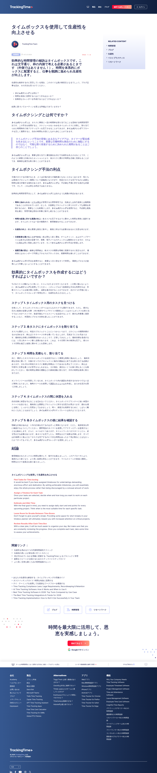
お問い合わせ (15, 689)
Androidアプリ (87, 693)
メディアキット (15, 699)
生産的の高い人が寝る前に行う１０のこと (31, 553)
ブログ (106, 7)
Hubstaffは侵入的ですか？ (63, 704)
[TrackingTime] (21, 7)
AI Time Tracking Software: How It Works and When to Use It (39, 589)
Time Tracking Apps (34, 706)
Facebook (15, 772)
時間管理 (16, 54)
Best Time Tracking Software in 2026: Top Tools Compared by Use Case (45, 592)
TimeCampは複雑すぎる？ (63, 701)
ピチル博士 (36, 202)
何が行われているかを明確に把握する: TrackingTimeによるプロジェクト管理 (46, 556)
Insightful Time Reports (115, 705)
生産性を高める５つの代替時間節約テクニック (33, 550)
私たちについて (15, 693)
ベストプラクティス (116, 58)
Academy (13, 679)
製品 (93, 7)
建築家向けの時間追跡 (114, 714)
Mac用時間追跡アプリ (90, 683)
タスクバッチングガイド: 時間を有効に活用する (33, 580)
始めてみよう (77, 643)
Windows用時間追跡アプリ (91, 686)
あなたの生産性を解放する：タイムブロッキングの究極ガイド (39, 577)
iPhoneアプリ (86, 689)
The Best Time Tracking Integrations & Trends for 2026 (37, 595)
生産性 (111, 54)
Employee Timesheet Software (117, 685)
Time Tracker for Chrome (91, 696)
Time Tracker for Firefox (91, 699)
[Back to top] (146, 664)
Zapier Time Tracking (35, 699)
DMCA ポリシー (15, 703)
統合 (99, 7)
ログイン (141, 7)
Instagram (25, 772)
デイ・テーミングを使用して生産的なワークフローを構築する (39, 583)
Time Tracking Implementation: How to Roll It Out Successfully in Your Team (46, 598)
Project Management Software (117, 689)
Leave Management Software (117, 698)
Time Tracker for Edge (90, 706)
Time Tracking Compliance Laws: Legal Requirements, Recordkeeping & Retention (48, 586)
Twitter (30, 772)
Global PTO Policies (34, 716)
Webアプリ (86, 679)
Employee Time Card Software (117, 702)
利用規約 (28, 756)
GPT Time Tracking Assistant (37, 703)
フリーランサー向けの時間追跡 (117, 730)
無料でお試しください (122, 7)
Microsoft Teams (33, 693)
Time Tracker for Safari (90, 703)
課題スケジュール (57, 383)
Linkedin (11, 772)
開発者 (12, 686)
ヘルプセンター (15, 683)
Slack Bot (30, 689)
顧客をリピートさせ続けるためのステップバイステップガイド (40, 559)
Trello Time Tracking (34, 696)
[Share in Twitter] (87, 54)
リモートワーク (114, 62)
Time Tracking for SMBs (36, 713)
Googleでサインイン (80, 650)
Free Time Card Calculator (36, 709)
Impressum (14, 706)
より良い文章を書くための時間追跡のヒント (32, 562)
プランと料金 (31, 679)
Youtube (20, 772)
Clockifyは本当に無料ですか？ (64, 685)
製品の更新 (31, 686)
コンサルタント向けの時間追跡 (117, 733)
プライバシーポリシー (17, 756)
